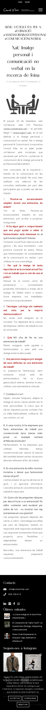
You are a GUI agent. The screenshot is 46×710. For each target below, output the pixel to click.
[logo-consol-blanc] (19, 10)
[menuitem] (39, 10)
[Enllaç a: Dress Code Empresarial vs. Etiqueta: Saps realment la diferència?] (7, 636)
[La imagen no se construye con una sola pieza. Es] (33, 662)
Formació (23, 86)
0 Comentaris (32, 82)
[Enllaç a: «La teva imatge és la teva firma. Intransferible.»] (7, 616)
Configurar (30, 698)
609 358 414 (14, 594)
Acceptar (15, 698)
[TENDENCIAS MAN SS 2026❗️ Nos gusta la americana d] (12, 662)
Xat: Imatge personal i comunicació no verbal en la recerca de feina (23, 61)
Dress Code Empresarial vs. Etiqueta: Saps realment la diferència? (24, 637)
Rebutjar (23, 705)
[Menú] (39, 10)
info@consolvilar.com (19, 589)
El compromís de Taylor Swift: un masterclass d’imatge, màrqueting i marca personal (27, 626)
